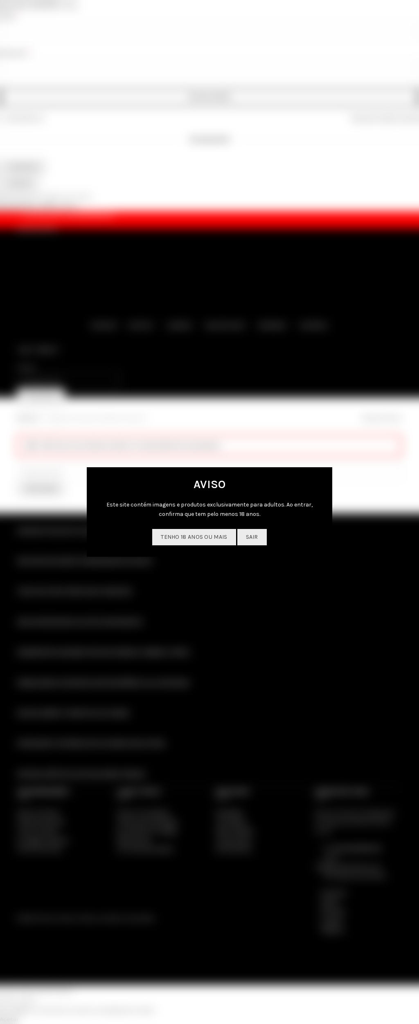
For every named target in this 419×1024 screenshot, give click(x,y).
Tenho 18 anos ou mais (194, 536)
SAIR (252, 536)
